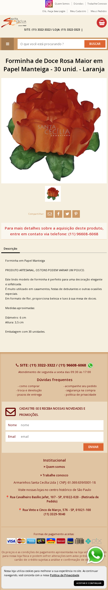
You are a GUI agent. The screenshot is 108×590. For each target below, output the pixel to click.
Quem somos (55, 467)
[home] (13, 23)
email (12, 436)
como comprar (29, 386)
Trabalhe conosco (55, 475)
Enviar (93, 447)
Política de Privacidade (64, 575)
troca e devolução (30, 390)
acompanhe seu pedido (81, 386)
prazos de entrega (29, 394)
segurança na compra (81, 390)
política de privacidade (81, 394)
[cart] (102, 23)
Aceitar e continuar (88, 583)
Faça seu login (56, 11)
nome (12, 425)
